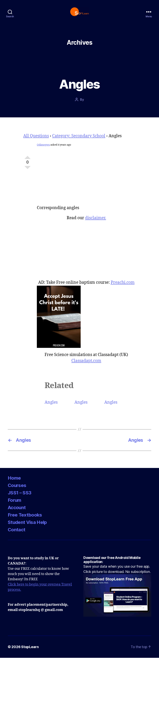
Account (17, 507)
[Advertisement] (86, 178)
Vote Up (27, 156)
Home (14, 478)
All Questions (36, 136)
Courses (17, 485)
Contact (16, 529)
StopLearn (30, 647)
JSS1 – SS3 (19, 493)
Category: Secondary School (78, 136)
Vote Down (27, 169)
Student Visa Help (27, 522)
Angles (51, 402)
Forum (14, 500)
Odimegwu (43, 144)
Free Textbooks (25, 515)
